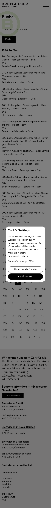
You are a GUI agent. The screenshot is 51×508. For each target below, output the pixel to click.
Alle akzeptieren (25, 276)
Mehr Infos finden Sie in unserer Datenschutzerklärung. (23, 253)
